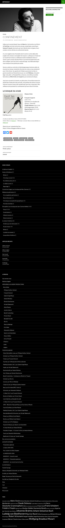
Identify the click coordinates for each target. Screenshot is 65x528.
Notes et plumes (7, 218)
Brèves (4, 175)
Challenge (4, 262)
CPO (44, 503)
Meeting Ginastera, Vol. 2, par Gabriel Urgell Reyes (15, 410)
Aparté (40, 501)
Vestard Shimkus (8, 298)
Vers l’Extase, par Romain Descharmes (12, 373)
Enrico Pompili (7, 338)
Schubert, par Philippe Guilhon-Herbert (13, 356)
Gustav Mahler (27, 508)
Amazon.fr (13, 120)
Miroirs (31, 138)
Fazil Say (16, 138)
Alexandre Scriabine (6, 501)
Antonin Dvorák (34, 501)
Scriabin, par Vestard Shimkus (9, 473)
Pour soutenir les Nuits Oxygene (11, 450)
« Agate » (5, 347)
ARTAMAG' (6, 2)
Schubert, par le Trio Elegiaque (10, 422)
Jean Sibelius (13, 511)
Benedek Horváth (8, 318)
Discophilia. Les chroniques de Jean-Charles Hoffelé (15, 206)
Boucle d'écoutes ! (7, 198)
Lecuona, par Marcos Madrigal (10, 381)
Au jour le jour (6, 226)
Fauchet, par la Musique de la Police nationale (14, 361)
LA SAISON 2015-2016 (8, 453)
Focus (4, 34)
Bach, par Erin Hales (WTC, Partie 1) (12, 387)
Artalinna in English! (7, 169)
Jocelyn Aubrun (8, 310)
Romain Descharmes (9, 301)
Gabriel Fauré (18, 508)
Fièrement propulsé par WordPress (9, 526)
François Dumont (8, 293)
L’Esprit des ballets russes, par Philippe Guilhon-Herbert (17, 353)
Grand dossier (6, 212)
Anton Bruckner (25, 501)
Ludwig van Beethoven (13, 513)
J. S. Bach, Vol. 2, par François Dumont (12, 401)
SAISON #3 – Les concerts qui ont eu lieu (13, 462)
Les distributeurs (6, 465)
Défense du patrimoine (8, 192)
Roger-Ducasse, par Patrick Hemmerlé (11, 476)
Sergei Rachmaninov (39, 516)
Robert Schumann (16, 516)
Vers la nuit (5, 254)
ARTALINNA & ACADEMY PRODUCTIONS (13, 284)
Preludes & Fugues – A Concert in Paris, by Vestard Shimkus (17, 430)
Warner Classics (30, 140)
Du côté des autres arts (8, 180)
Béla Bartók (6, 503)
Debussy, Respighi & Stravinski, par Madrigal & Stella (15, 470)
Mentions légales (6, 281)
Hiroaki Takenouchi (8, 304)
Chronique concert (8, 178)
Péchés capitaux (7, 147)
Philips (48, 514)
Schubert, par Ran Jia (8, 379)
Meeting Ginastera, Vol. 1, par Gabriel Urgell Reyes (15, 364)
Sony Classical (48, 516)
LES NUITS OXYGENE (7, 442)
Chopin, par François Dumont (10, 358)
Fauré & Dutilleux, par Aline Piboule (12, 407)
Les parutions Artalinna (9, 235)
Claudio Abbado (34, 503)
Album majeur (5, 250)
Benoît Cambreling (8, 313)
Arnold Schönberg (45, 501)
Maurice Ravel (23, 138)
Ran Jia (5, 321)
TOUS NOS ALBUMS (7, 350)
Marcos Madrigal (8, 324)
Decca (48, 503)
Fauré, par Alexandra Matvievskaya (11, 433)
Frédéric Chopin (8, 508)
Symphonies (5, 519)
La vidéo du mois (7, 183)
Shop (3, 482)
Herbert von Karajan (50, 508)
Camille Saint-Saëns (14, 503)
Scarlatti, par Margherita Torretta (10, 479)
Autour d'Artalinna (7, 172)
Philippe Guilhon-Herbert (10, 290)
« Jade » (5, 344)
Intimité (7, 153)
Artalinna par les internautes (10, 223)
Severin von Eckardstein (10, 333)
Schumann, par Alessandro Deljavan (12, 390)
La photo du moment (8, 232)
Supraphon (55, 516)
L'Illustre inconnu (7, 215)
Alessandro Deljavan (9, 330)
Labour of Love (6, 245)
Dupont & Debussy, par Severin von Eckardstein (14, 424)
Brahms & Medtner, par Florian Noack (12, 396)
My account (5, 490)
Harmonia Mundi (39, 508)
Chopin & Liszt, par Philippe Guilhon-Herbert (14, 384)
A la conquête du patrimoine (10, 195)
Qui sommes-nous (6, 278)
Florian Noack (7, 315)
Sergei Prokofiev (28, 516)
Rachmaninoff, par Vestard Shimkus (12, 370)
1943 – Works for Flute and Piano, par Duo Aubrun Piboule (17, 404)
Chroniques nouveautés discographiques (13, 200)
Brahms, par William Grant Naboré (11, 419)
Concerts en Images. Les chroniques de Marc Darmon (15, 189)
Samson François (8, 140)
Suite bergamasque (19, 140)
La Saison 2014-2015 (8, 447)
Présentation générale (8, 444)
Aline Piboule (7, 307)
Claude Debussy (8, 138)
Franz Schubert (52, 505)
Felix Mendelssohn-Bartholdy (31, 506)
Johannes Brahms (24, 510)
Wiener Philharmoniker (23, 519)
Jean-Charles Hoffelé (21, 40)
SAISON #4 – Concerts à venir (10, 456)
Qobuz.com (5, 122)
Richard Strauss (55, 514)
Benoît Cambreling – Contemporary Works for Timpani (16, 376)
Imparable (4, 258)
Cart (3, 485)
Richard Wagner (5, 516)
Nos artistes (6, 287)
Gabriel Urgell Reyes (9, 295)
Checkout (4, 487)
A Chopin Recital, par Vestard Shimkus (12, 427)
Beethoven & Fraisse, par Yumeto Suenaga (13, 436)
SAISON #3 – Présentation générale (12, 459)
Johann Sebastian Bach (43, 510)
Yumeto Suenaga (6, 467)
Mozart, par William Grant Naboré (11, 416)
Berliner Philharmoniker (53, 501)
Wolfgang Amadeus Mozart (42, 519)
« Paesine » (5, 341)
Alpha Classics (15, 501)
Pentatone (44, 514)
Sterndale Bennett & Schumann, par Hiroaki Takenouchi (16, 413)
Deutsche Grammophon (12, 506)
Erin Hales (6, 327)
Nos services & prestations (8, 439)
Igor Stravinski (5, 511)
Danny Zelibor (7, 336)
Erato (24, 506)
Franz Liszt (41, 506)
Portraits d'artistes (7, 203)
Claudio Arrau (40, 503)
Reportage (5, 186)
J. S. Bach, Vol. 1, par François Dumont (12, 393)
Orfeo (39, 514)
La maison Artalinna (7, 221)
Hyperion (57, 508)
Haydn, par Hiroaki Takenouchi (10, 367)
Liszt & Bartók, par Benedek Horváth (12, 399)
